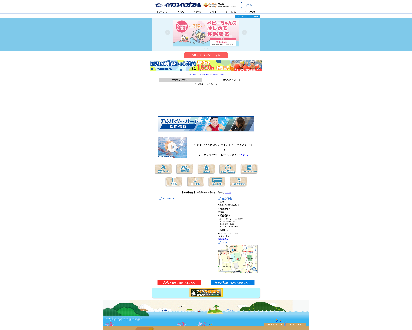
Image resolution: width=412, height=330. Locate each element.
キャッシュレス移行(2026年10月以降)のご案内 (206, 74)
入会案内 (197, 12)
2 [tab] (204, 48)
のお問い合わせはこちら (179, 282)
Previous (167, 32)
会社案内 (112, 320)
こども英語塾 (250, 12)
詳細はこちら (223, 239)
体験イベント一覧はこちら (206, 55)
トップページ (162, 12)
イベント (213, 12)
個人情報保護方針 (134, 320)
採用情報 (122, 320)
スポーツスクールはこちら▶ (247, 16)
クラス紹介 (180, 12)
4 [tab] (211, 48)
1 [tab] (201, 48)
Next (244, 32)
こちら (244, 155)
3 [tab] (208, 48)
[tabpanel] (206, 32)
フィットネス (231, 12)
